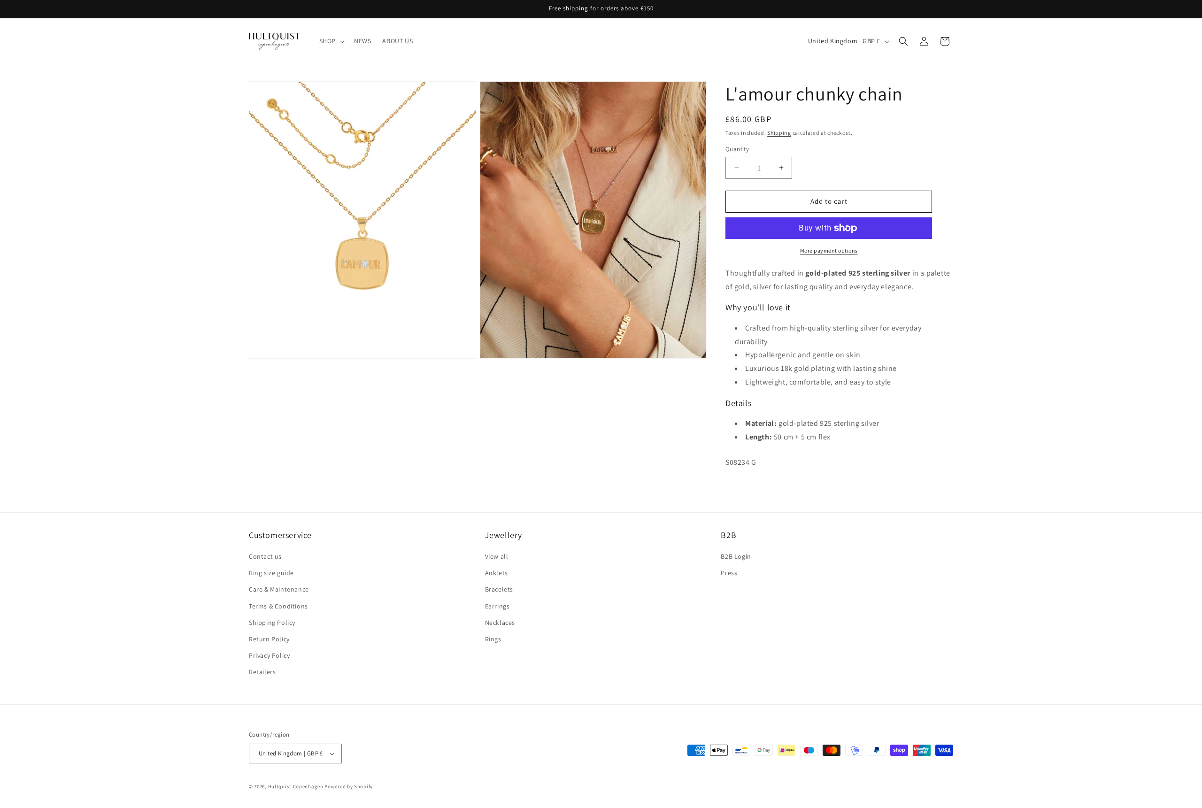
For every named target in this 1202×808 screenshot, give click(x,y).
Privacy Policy (269, 655)
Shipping (779, 132)
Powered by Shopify (348, 786)
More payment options (829, 250)
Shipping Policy (272, 622)
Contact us (265, 556)
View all (497, 556)
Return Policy (269, 639)
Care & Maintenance (279, 589)
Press (729, 573)
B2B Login (736, 556)
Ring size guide (271, 573)
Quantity (737, 149)
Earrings (497, 606)
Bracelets (499, 589)
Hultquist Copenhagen (296, 786)
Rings (493, 639)
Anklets (496, 573)
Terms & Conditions (278, 606)
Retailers (262, 672)
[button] (331, 41)
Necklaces (500, 622)
